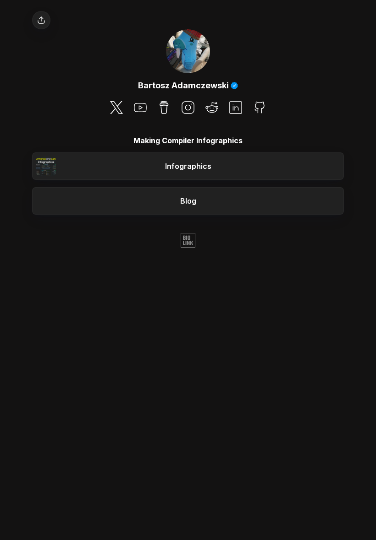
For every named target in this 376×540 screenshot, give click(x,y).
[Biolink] (188, 241)
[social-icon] (116, 108)
